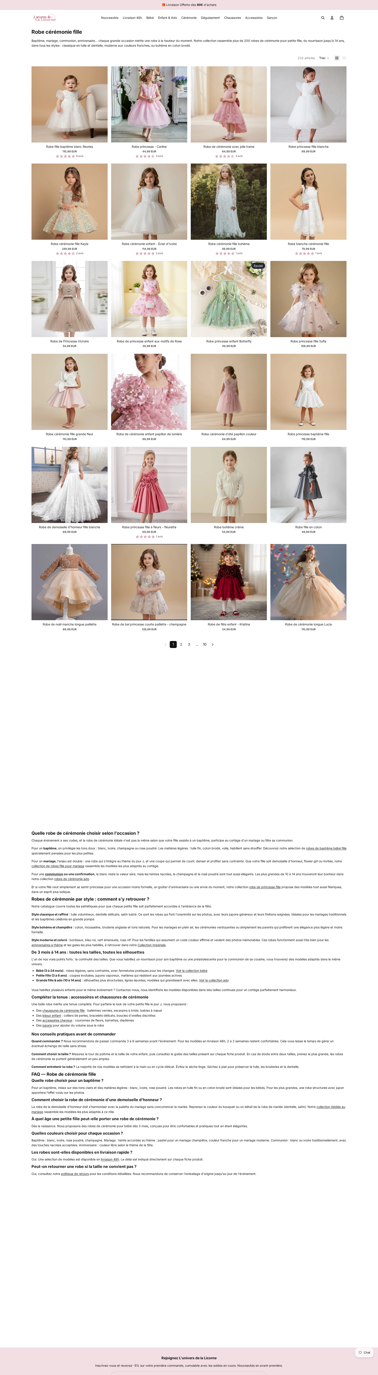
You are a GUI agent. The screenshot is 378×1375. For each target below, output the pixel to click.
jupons (47, 1025)
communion (54, 874)
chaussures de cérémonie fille (63, 1010)
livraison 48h (110, 1159)
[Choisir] (101, 136)
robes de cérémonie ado (71, 879)
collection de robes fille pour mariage (58, 866)
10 (204, 644)
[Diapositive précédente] (38, 104)
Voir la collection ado (214, 980)
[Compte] (332, 18)
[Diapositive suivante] (101, 104)
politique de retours (75, 1174)
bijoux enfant (51, 1015)
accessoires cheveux (57, 1020)
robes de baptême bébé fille (326, 848)
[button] (324, 58)
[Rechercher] (323, 18)
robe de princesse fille (265, 887)
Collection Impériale (152, 945)
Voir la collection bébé (191, 970)
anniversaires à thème (47, 945)
